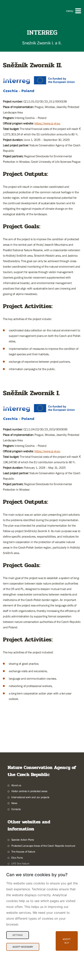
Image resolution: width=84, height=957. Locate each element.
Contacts (16, 809)
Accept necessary (23, 946)
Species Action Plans (22, 839)
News (14, 803)
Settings (18, 935)
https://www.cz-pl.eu (47, 123)
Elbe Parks (17, 857)
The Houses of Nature (23, 851)
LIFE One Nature (20, 863)
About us (16, 785)
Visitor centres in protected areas (29, 791)
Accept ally (67, 941)
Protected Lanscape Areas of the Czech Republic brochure (43, 845)
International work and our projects (30, 797)
